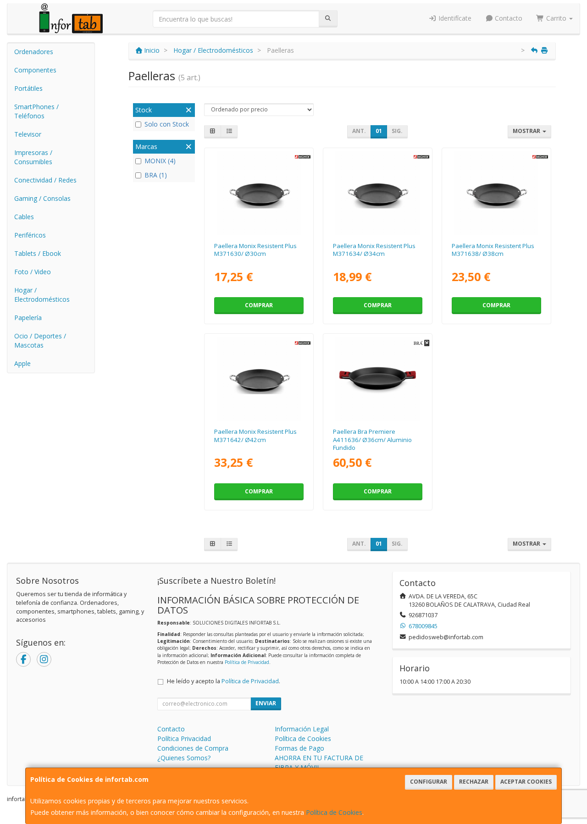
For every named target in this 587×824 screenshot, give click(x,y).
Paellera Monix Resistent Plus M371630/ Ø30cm (255, 250)
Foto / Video (32, 271)
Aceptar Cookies (526, 781)
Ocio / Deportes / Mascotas (40, 340)
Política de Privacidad (247, 662)
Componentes (35, 70)
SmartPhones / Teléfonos (36, 111)
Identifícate (454, 18)
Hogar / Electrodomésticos (42, 295)
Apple (22, 363)
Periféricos (30, 235)
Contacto (507, 18)
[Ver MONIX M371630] (259, 193)
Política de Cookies (334, 812)
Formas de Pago (299, 748)
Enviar (265, 703)
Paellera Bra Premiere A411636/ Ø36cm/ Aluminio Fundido (372, 439)
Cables (24, 216)
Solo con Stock (166, 124)
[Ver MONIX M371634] (377, 193)
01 (379, 131)
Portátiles (28, 88)
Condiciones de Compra (192, 748)
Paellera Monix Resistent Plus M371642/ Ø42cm (255, 435)
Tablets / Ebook (37, 253)
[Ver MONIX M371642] (259, 379)
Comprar (259, 305)
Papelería (28, 317)
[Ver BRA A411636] (377, 379)
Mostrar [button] (527, 131)
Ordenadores (33, 51)
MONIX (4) (160, 160)
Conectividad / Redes (45, 180)
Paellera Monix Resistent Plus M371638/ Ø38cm (493, 250)
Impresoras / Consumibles (33, 157)
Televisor (27, 134)
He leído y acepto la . (223, 681)
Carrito (556, 18)
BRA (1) (155, 175)
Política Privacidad (184, 738)
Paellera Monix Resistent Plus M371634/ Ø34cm (374, 250)
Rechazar (473, 781)
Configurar (428, 781)
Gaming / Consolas (42, 198)
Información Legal (302, 728)
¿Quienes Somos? (183, 757)
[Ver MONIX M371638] (496, 193)
